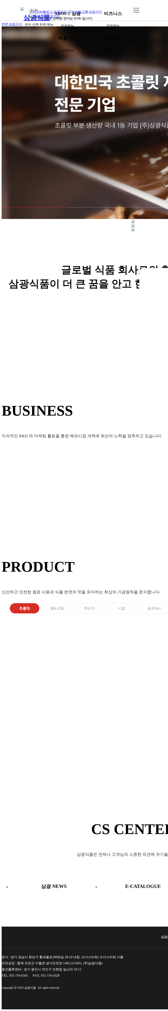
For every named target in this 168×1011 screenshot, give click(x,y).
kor (62, 14)
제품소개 (67, 38)
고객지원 (109, 38)
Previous (156, 337)
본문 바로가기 (12, 24)
